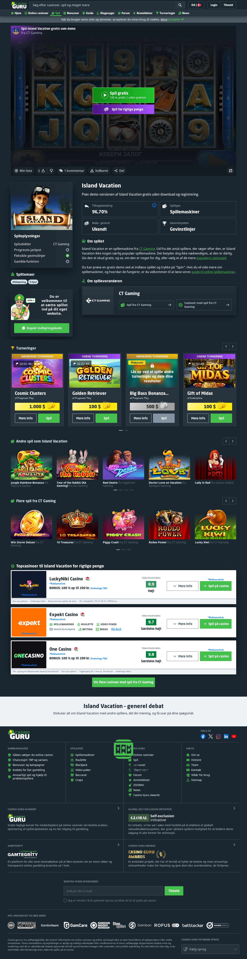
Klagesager (107, 13)
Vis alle (116, 629)
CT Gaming (147, 249)
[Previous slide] (225, 346)
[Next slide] (232, 346)
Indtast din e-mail (77, 888)
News (185, 13)
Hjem (18, 13)
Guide (89, 13)
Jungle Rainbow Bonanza (29, 484)
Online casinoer (38, 13)
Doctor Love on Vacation (167, 484)
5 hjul (33, 282)
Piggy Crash (120, 542)
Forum (126, 13)
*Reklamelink (29, 594)
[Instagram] (218, 736)
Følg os (206, 731)
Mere (164, 19)
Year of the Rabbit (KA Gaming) (72, 484)
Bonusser (73, 13)
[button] (119, 170)
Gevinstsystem (179, 223)
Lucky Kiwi (212, 542)
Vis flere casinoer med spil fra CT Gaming (123, 682)
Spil (57, 13)
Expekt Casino (64, 614)
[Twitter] (210, 736)
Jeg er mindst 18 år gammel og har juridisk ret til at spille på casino (112, 900)
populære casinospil (211, 258)
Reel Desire (119, 484)
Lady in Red (214, 482)
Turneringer (167, 13)
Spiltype (175, 205)
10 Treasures (75, 542)
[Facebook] (203, 736)
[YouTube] (234, 736)
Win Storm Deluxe (27, 544)
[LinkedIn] (226, 736)
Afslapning (19, 282)
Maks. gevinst (101, 223)
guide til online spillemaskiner (213, 272)
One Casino (61, 649)
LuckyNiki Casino (66, 579)
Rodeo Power (167, 542)
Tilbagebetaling (102, 205)
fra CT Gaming (31, 32)
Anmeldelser (145, 13)
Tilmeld (173, 891)
